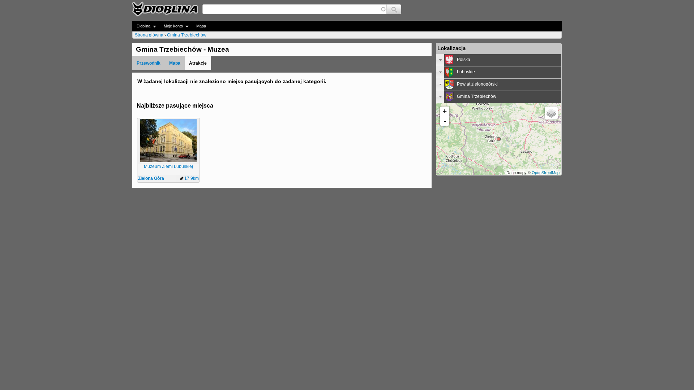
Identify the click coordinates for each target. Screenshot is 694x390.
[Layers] (551, 113)
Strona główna (149, 35)
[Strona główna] (165, 9)
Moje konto (171, 26)
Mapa (201, 26)
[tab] (498, 60)
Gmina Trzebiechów (186, 35)
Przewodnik (148, 63)
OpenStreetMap (546, 172)
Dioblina (141, 26)
